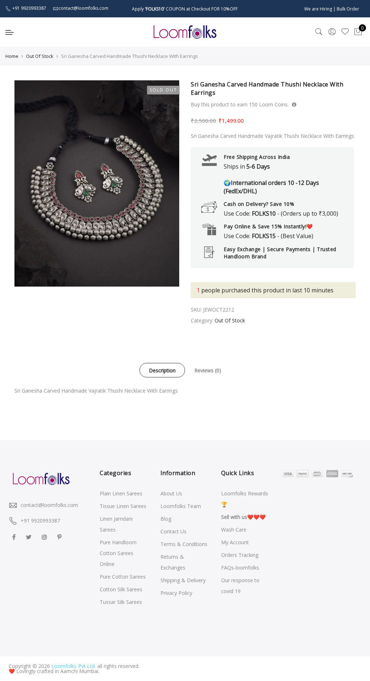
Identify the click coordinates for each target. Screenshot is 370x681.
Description (162, 370)
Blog (165, 518)
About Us (171, 493)
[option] (96, 183)
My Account (235, 542)
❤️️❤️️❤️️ (243, 516)
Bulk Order (348, 9)
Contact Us (173, 531)
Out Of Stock (39, 56)
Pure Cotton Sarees (123, 576)
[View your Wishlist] (345, 31)
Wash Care (233, 529)
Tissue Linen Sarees (123, 506)
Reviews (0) (207, 370)
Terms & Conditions (183, 544)
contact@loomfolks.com (49, 505)
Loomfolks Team (180, 506)
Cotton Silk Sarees (121, 589)
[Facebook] (14, 536)
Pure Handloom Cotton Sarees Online (118, 553)
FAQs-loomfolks (240, 567)
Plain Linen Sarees (121, 493)
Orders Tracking (239, 554)
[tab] (162, 370)
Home (11, 56)
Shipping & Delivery (183, 580)
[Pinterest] (60, 536)
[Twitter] (29, 536)
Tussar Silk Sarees (121, 601)
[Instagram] (45, 536)
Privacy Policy (176, 592)
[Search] (319, 31)
